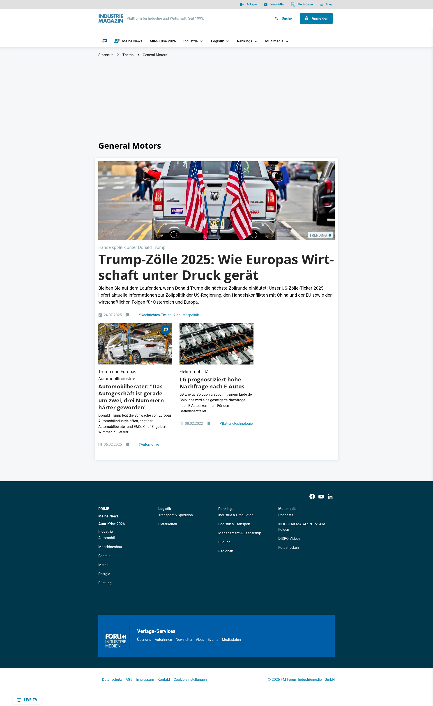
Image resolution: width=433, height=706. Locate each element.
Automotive (148, 444)
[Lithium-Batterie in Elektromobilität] (216, 344)
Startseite (105, 55)
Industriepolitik (186, 315)
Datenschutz (112, 679)
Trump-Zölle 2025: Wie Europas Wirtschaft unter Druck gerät (216, 267)
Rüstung (105, 583)
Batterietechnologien (237, 423)
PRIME (103, 509)
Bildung (224, 542)
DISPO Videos (289, 538)
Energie (104, 574)
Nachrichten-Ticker (154, 315)
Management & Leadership (239, 533)
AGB (129, 679)
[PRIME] (104, 41)
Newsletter (184, 639)
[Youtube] (321, 497)
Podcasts (285, 515)
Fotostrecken (288, 547)
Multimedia (287, 509)
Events (213, 639)
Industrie (105, 531)
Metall (103, 565)
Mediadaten (231, 639)
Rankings (225, 509)
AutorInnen (163, 639)
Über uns (144, 639)
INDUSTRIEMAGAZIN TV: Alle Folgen (301, 527)
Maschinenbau (110, 547)
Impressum (145, 679)
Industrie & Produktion (235, 515)
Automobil (106, 538)
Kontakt (164, 679)
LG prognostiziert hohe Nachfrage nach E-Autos (212, 383)
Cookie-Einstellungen (190, 679)
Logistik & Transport (234, 524)
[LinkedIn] (330, 497)
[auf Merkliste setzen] (128, 315)
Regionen (225, 551)
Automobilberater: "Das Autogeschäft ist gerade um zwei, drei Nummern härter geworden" (131, 397)
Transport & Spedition (175, 515)
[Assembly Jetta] (135, 344)
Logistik (164, 509)
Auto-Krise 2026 (111, 524)
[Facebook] (312, 497)
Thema (128, 55)
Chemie (104, 556)
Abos (200, 639)
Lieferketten (167, 524)
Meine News (108, 516)
